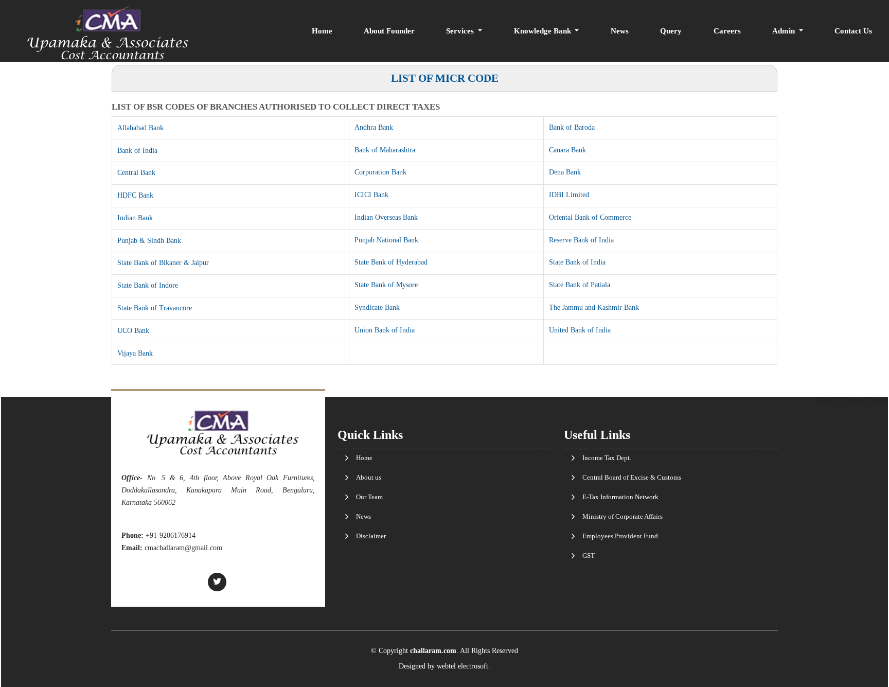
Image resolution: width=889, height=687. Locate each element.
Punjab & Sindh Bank (149, 240)
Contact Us (853, 31)
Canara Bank (567, 150)
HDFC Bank (135, 195)
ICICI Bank (371, 195)
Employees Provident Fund (620, 536)
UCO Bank (133, 330)
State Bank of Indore (147, 285)
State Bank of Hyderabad (391, 262)
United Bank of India (580, 330)
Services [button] (461, 31)
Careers (727, 31)
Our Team (369, 497)
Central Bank (136, 173)
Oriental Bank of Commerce (590, 217)
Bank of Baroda (572, 127)
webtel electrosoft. (463, 666)
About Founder (389, 31)
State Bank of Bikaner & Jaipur (163, 263)
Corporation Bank (380, 172)
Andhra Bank (373, 127)
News (620, 31)
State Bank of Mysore (386, 285)
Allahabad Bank (140, 128)
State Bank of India (577, 262)
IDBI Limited (569, 195)
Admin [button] (784, 31)
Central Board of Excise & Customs (631, 477)
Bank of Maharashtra (384, 150)
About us (368, 477)
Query (671, 31)
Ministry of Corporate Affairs (622, 516)
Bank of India (137, 150)
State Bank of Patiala (579, 285)
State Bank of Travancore (154, 308)
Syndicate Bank (377, 307)
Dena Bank (565, 172)
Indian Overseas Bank (386, 217)
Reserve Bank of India (581, 240)
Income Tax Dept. (606, 457)
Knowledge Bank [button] (543, 31)
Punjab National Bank (386, 240)
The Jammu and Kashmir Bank (594, 307)
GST (588, 555)
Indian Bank (135, 218)
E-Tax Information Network (620, 497)
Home (322, 31)
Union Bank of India (384, 330)
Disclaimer (371, 536)
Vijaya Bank (135, 353)
